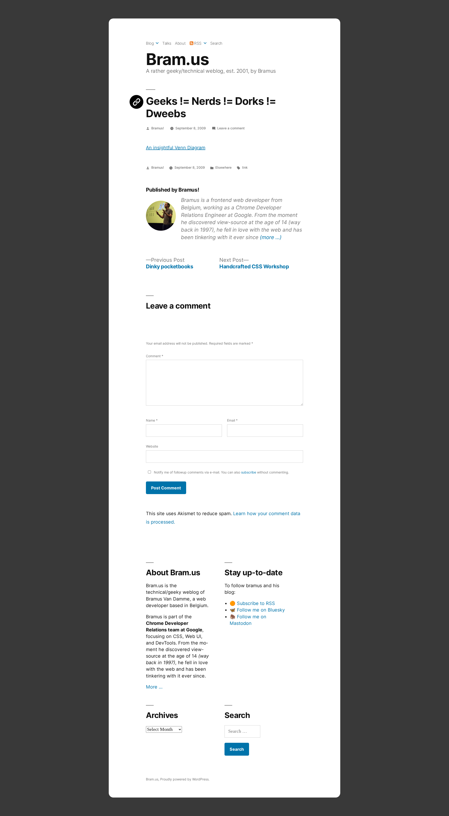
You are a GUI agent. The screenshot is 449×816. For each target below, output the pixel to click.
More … (154, 687)
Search (216, 43)
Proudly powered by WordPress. (185, 779)
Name (152, 420)
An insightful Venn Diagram (175, 147)
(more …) (271, 237)
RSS (198, 43)
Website (152, 446)
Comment (154, 356)
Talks (166, 43)
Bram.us (177, 59)
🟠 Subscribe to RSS (252, 603)
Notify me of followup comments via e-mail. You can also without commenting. (221, 472)
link (245, 167)
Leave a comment (231, 128)
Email (232, 420)
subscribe (248, 472)
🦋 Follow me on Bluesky (257, 610)
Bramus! (157, 128)
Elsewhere (223, 167)
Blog (150, 43)
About (180, 43)
